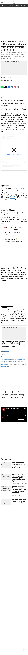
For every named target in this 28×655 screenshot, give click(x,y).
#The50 (6, 234)
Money (19, 392)
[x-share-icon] (5, 88)
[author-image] (2, 80)
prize (3, 400)
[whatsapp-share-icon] (2, 88)
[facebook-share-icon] (8, 88)
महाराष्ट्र (11, 5)
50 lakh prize (4, 397)
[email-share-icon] (15, 88)
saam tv (15, 392)
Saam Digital (10, 397)
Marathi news (7, 360)
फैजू (14, 215)
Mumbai (17, 361)
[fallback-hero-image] (6, 465)
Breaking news (21, 360)
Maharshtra (20, 394)
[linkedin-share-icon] (12, 88)
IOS (7, 366)
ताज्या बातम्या (4, 5)
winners (22, 397)
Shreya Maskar (8, 81)
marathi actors (14, 394)
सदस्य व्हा (7, 352)
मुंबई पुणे (17, 5)
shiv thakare (17, 397)
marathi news (9, 392)
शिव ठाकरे (12, 197)
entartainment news (5, 394)
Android (3, 366)
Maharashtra (6, 361)
